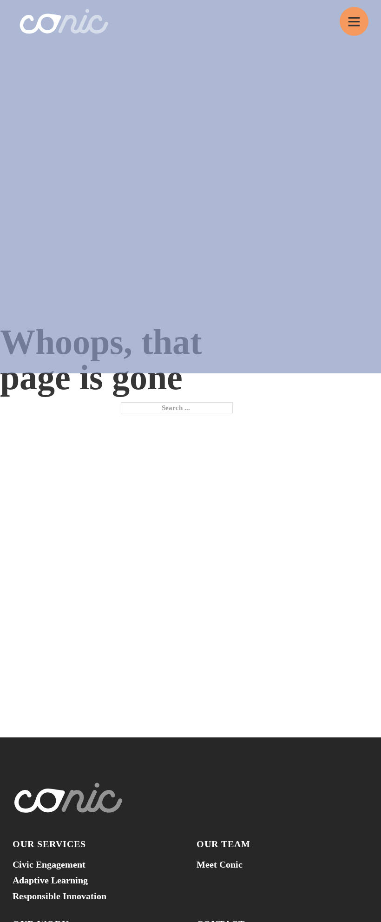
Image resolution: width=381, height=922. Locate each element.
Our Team (223, 844)
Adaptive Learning (50, 880)
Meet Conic (220, 864)
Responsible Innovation (59, 896)
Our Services (49, 844)
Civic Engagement (49, 864)
